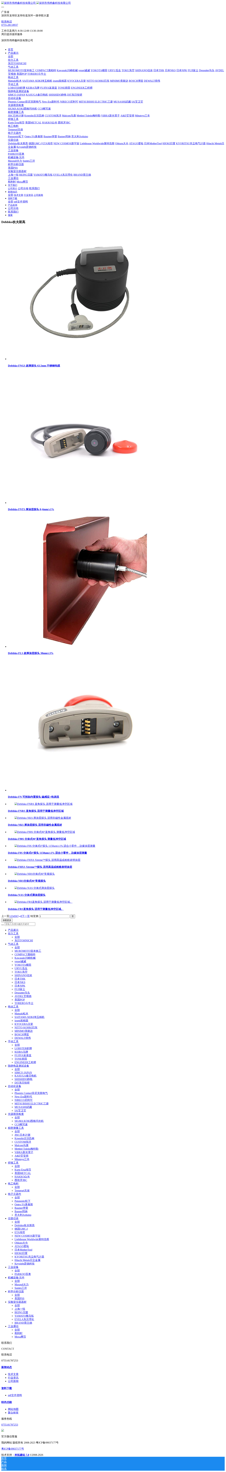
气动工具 (13, 944)
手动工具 (13, 1041)
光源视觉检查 (16, 1114)
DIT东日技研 (22, 1082)
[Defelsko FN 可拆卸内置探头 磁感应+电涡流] (81, 790)
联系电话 (6, 21)
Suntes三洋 (21, 1288)
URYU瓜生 (21, 968)
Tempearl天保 (22, 1190)
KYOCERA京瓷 (24, 1024)
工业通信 (13, 1326)
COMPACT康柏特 (25, 954)
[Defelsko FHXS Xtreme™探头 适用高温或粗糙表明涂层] (47, 860)
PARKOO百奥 (23, 1274)
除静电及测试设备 (18, 1065)
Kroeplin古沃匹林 (24, 1138)
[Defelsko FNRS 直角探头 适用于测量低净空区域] (43, 804)
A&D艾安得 (21, 1155)
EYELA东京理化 (24, 1319)
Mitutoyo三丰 (22, 1159)
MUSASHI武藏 (23, 1107)
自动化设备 (14, 1086)
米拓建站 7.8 (22, 1454)
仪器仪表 (13, 1218)
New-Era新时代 (23, 1096)
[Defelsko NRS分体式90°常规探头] (35, 873)
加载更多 (7, 920)
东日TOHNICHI (24, 940)
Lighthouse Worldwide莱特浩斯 (32, 1239)
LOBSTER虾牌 (23, 1048)
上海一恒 (20, 1308)
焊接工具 (13, 1162)
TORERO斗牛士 (24, 1003)
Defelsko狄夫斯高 (25, 1225)
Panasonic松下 (22, 1201)
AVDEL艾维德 (23, 996)
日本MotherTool (23, 1249)
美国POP (20, 999)
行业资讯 (13, 1377)
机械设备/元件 (16, 1277)
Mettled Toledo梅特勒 (26, 1148)
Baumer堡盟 (21, 1208)
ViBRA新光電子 (24, 1152)
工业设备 (13, 1267)
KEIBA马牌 (21, 1051)
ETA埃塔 (20, 1232)
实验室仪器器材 (17, 1301)
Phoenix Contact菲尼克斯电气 (31, 1093)
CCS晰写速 (21, 1124)
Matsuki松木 (21, 1013)
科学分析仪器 (16, 1291)
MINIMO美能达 (24, 1031)
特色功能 (6, 1402)
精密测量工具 (16, 1127)
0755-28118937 (9, 25)
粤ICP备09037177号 (12, 1448)
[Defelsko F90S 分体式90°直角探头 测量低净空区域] (45, 832)
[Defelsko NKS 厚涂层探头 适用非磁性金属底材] (43, 817)
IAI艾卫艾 (20, 1110)
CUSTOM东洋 (23, 1141)
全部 (10, 56)
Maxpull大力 (22, 1284)
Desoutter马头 (22, 992)
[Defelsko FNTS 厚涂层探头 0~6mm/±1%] (81, 502)
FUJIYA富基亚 (23, 1055)
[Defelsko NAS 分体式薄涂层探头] (35, 888)
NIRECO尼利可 (24, 1100)
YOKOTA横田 (23, 964)
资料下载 (6, 1388)
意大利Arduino (23, 1214)
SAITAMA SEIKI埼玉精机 (30, 1017)
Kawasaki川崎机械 (25, 957)
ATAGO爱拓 (22, 1246)
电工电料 (13, 1183)
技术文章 (13, 1374)
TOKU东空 (21, 971)
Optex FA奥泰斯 (24, 1204)
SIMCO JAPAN (23, 1072)
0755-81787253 (9, 1424)
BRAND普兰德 (23, 1322)
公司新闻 (13, 1381)
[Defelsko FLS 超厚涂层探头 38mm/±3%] (81, 646)
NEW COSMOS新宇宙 (27, 1235)
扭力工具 (13, 933)
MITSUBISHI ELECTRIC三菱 (32, 1103)
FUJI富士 (20, 989)
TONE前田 (21, 1058)
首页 (10, 49)
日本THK (20, 978)
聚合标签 (13, 1412)
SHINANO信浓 (23, 975)
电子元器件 (14, 1194)
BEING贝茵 (21, 1312)
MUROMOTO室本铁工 (28, 951)
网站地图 (13, 1409)
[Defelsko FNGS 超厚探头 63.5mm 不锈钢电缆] (81, 358)
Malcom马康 (21, 1145)
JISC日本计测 (22, 1134)
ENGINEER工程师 (25, 1062)
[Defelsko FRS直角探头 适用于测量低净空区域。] (43, 901)
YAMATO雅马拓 (24, 1315)
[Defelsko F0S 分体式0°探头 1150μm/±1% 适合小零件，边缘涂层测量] (55, 845)
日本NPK (20, 985)
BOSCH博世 (22, 1034)
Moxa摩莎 (20, 1336)
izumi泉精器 (21, 1020)
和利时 (19, 1333)
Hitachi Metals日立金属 (27, 1260)
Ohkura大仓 (21, 1242)
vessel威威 (20, 961)
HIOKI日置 (21, 1253)
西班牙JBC (21, 1180)
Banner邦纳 (21, 1211)
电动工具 (13, 1006)
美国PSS (19, 1298)
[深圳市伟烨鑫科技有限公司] (113, 3)
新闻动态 (6, 1367)
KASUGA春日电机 (26, 1075)
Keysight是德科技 (25, 1263)
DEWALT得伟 (23, 1038)
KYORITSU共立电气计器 (29, 1256)
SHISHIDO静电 (23, 1079)
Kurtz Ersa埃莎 (23, 1169)
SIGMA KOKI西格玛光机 (29, 1121)
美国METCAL (23, 1173)
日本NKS (20, 982)
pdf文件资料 (15, 1395)
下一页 (26, 916)
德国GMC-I (21, 1228)
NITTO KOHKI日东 (26, 1027)
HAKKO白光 (22, 1176)
